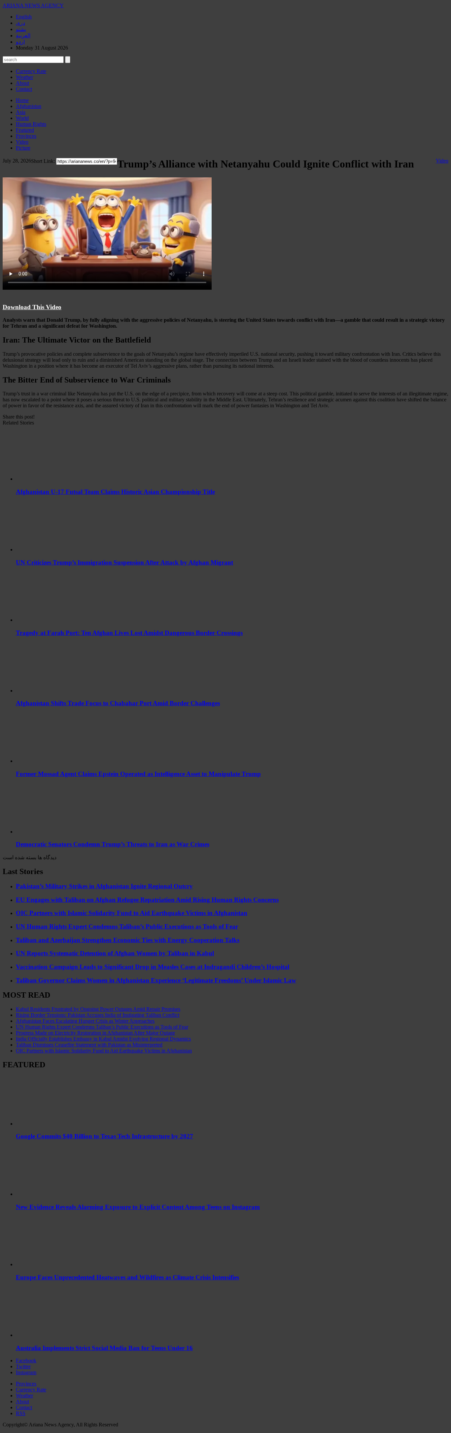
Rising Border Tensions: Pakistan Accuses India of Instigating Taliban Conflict (97, 1015)
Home (22, 100)
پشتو (21, 29)
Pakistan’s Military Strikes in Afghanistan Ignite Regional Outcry (104, 886)
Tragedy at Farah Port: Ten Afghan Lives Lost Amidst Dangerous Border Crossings (129, 632)
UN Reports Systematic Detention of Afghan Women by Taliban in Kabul (115, 953)
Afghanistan (28, 106)
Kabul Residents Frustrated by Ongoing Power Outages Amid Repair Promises (98, 1009)
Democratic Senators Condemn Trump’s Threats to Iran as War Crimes (112, 844)
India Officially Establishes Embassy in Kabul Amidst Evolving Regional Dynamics (103, 1039)
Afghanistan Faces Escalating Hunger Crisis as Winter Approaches (85, 1021)
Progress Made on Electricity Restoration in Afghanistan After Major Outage (95, 1033)
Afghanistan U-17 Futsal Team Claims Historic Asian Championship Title (115, 491)
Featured (25, 130)
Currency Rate (31, 71)
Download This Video (32, 307)
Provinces (26, 136)
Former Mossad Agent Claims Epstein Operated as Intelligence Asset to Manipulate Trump (138, 773)
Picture (23, 148)
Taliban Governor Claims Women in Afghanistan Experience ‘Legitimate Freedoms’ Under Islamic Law (156, 980)
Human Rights (31, 124)
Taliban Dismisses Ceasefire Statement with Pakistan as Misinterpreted (89, 1044)
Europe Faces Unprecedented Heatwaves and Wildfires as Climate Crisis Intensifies (127, 1277)
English (24, 16)
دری (20, 23)
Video (22, 142)
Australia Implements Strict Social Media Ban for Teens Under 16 (104, 1347)
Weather (24, 77)
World (22, 118)
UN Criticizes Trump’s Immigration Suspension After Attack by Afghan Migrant (124, 562)
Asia (20, 112)
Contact (24, 89)
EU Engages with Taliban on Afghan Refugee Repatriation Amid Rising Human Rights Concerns (147, 899)
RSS (20, 1413)
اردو (20, 42)
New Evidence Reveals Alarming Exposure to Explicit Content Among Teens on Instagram (138, 1206)
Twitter (23, 1366)
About (22, 83)
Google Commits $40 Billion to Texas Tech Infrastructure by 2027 (104, 1136)
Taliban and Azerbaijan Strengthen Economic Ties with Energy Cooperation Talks (127, 940)
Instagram (26, 1372)
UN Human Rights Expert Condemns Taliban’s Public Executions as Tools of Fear (127, 926)
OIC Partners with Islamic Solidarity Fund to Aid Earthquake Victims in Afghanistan (131, 912)
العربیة (23, 35)
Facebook (26, 1360)
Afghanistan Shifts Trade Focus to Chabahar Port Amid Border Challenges (118, 703)
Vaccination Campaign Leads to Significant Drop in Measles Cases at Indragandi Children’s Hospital (152, 966)
